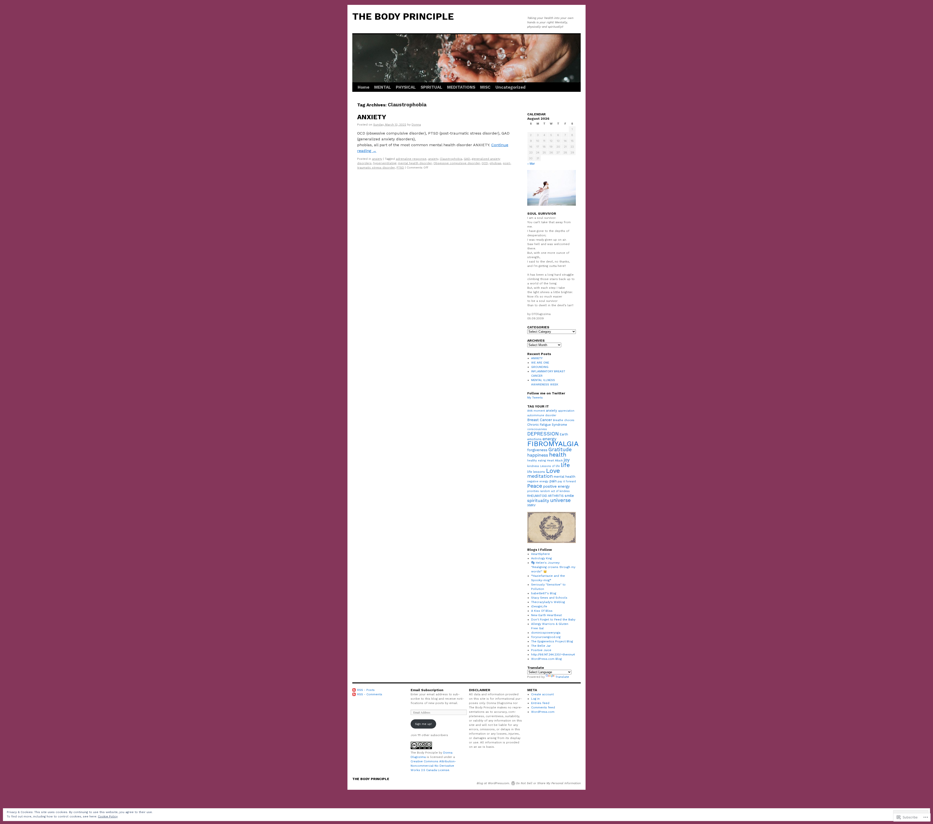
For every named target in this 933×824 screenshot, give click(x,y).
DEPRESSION (543, 434)
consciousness (537, 429)
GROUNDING (539, 367)
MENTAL (382, 87)
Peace (534, 486)
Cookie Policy (108, 816)
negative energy (537, 481)
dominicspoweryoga (545, 632)
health (557, 454)
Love (553, 470)
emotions (534, 439)
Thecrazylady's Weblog (548, 602)
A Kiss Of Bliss (542, 610)
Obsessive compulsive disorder (456, 163)
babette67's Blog (543, 593)
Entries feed (540, 703)
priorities (533, 491)
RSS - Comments (369, 694)
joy (567, 460)
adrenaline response (411, 159)
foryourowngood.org (546, 637)
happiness (537, 455)
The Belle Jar (541, 645)
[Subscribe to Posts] (354, 690)
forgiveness (537, 450)
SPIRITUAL (431, 87)
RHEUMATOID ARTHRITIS (545, 496)
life (565, 465)
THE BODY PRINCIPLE (403, 16)
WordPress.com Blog (546, 659)
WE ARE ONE (540, 362)
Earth (564, 434)
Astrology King (541, 558)
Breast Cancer (539, 420)
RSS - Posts (366, 690)
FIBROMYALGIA (553, 444)
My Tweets (535, 397)
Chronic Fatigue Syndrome (547, 424)
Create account (542, 694)
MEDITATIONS (461, 87)
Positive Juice (541, 650)
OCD (485, 163)
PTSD (400, 167)
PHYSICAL (406, 87)
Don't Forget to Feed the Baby (553, 619)
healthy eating (536, 460)
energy (549, 438)
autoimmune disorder (541, 415)
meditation (540, 476)
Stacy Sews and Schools (549, 597)
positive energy (556, 486)
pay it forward (567, 481)
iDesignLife (539, 606)
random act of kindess (555, 491)
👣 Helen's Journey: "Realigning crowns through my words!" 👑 (553, 567)
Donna (416, 124)
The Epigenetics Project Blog (552, 641)
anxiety (377, 159)
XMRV (531, 505)
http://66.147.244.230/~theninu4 (553, 654)
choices (569, 420)
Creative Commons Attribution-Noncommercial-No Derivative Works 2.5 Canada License (433, 766)
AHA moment (536, 410)
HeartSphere (540, 554)
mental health (564, 476)
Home (363, 87)
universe (560, 500)
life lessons (536, 472)
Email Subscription (427, 690)
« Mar (531, 163)
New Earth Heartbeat (546, 615)
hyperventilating (384, 163)
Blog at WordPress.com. (493, 783)
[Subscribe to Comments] (354, 694)
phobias (495, 163)
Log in (535, 698)
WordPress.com (542, 712)
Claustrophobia (451, 159)
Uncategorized (510, 87)
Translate (562, 677)
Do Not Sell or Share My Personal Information (548, 783)
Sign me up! (423, 724)
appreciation (566, 410)
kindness (533, 466)
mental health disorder (415, 163)
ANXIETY (371, 117)
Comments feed (543, 707)
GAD (467, 159)
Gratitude (560, 449)
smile (569, 495)
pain (553, 481)
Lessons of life (550, 466)
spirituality (538, 500)
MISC (485, 87)
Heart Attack (555, 460)
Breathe (558, 420)
